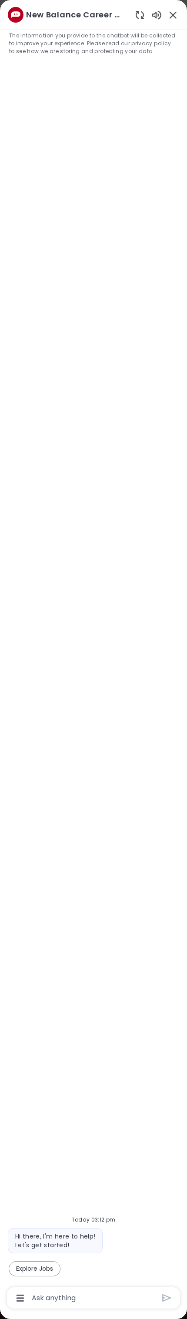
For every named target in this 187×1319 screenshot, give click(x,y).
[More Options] (20, 1298)
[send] (166, 1297)
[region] (93, 655)
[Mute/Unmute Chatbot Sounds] (156, 14)
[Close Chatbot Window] (173, 15)
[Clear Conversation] (140, 14)
